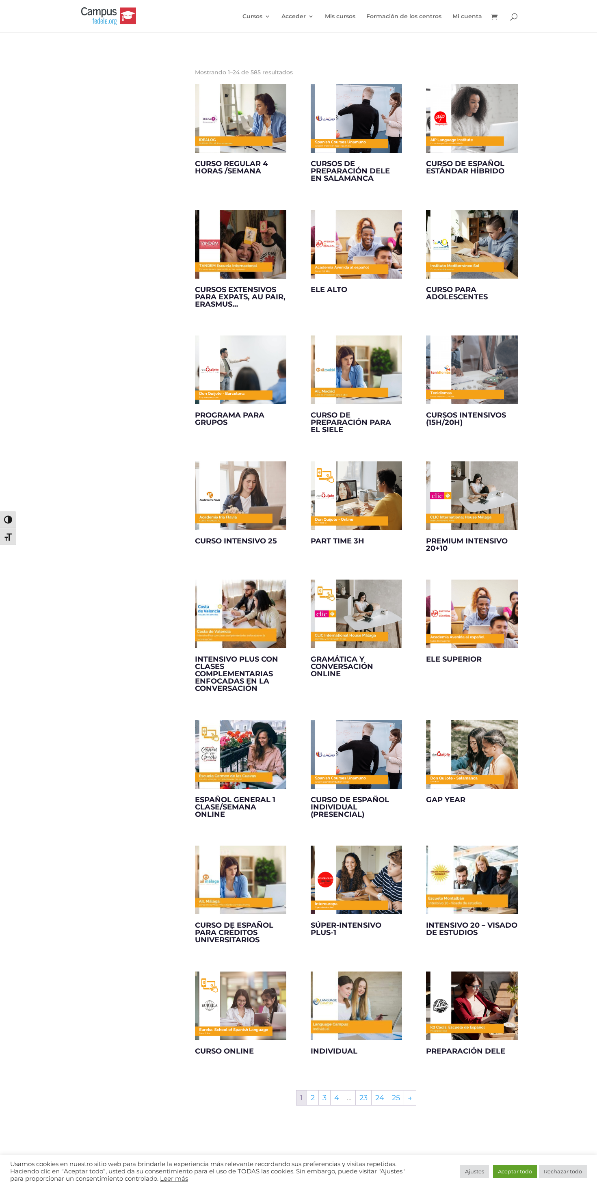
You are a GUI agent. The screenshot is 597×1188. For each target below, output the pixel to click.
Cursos (252, 16)
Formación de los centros (403, 16)
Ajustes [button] (474, 1171)
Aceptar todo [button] (515, 1171)
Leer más (174, 1178)
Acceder (293, 16)
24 (379, 1097)
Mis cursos (340, 16)
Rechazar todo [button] (563, 1171)
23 (363, 1097)
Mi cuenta (467, 16)
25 (396, 1097)
